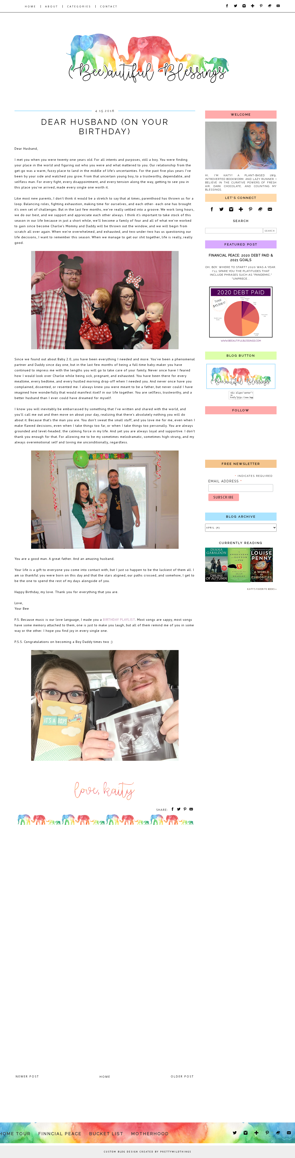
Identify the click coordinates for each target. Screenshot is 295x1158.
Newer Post (27, 1076)
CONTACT (109, 6)
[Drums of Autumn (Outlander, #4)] (216, 580)
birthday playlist (119, 619)
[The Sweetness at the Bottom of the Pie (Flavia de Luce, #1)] (239, 581)
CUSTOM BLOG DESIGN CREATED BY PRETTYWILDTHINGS (147, 1151)
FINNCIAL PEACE (60, 1133)
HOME (30, 6)
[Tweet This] (177, 810)
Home (105, 1077)
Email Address (225, 481)
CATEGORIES (79, 6)
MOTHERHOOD (150, 1133)
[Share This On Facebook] (171, 810)
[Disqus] (105, 890)
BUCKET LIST (106, 1133)
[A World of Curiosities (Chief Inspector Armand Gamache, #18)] (261, 581)
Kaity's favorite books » (262, 589)
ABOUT (51, 6)
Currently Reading (241, 543)
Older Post (182, 1076)
